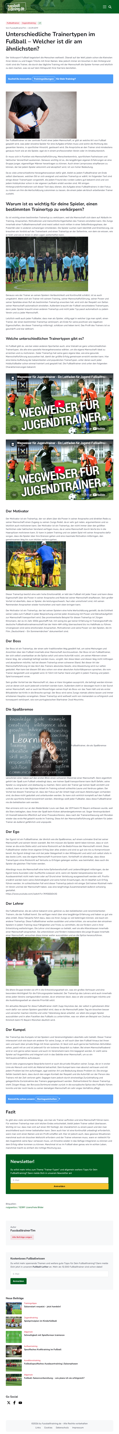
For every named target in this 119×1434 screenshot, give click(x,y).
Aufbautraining (30, 1346)
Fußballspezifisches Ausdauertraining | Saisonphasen (51, 1363)
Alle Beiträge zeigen (22, 1237)
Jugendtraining (29, 23)
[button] (110, 6)
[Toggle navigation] (104, 7)
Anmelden (59, 1186)
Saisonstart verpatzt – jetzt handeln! (42, 1306)
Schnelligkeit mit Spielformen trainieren (44, 1335)
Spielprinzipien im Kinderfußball (40, 1320)
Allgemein (28, 1332)
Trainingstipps (30, 1303)
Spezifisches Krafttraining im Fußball (42, 1349)
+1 (40, 23)
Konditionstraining (32, 1360)
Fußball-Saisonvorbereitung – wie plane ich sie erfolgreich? (54, 1378)
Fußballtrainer (13, 23)
